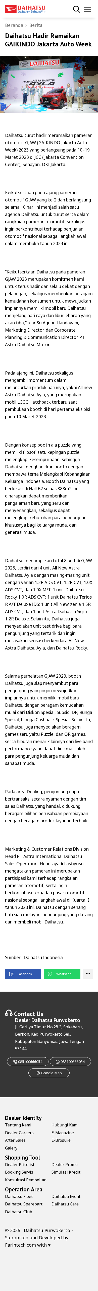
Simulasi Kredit (66, 1172)
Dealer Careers (19, 1132)
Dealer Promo (65, 1164)
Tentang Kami (18, 1125)
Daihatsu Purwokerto (55, 1020)
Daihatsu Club (18, 1211)
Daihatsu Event (66, 1196)
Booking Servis (19, 1172)
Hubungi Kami (65, 1125)
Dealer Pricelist (19, 1164)
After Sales (15, 1140)
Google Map (51, 1072)
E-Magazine (63, 1132)
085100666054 (29, 1061)
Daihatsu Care (65, 1204)
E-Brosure (61, 1140)
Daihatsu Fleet (19, 1196)
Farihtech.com (20, 1245)
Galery (11, 1148)
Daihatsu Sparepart (23, 1204)
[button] (23, 974)
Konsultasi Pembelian (25, 1180)
